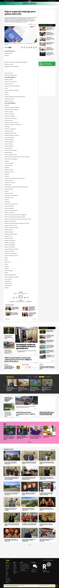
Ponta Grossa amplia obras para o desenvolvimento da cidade (46, 389)
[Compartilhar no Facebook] (24, 47)
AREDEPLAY (10, 377)
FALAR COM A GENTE (28, 301)
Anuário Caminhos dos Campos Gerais (25, 565)
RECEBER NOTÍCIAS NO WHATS (20, 301)
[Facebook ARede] (43, 560)
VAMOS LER (29, 376)
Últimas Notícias (8, 564)
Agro (6, 577)
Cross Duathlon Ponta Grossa (23, 570)
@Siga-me (10, 47)
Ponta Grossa (7, 565)
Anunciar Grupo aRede (34, 569)
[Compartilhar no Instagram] (26, 47)
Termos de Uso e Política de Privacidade (31, 585)
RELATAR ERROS (12, 301)
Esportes (7, 574)
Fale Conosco (33, 570)
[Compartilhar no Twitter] (29, 47)
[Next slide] (36, 367)
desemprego (15, 293)
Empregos (14, 570)
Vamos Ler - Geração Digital (23, 564)
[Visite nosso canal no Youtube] (47, 560)
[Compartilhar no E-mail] (36, 47)
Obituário (14, 573)
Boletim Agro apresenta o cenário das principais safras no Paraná (23, 389)
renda (27, 293)
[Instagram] (45, 560)
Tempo (14, 569)
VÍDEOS (41, 376)
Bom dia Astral (15, 568)
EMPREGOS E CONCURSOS (29, 3)
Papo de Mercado (8, 578)
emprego (19, 293)
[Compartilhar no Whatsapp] (34, 47)
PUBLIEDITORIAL (48, 376)
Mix (6, 570)
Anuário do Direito (22, 569)
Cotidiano (7, 569)
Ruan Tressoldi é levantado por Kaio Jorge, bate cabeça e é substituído (35, 389)
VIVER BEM (36, 376)
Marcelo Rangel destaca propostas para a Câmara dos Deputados (11, 389)
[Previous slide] (22, 367)
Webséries (7, 582)
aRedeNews (14, 565)
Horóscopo (7, 573)
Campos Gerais (7, 568)
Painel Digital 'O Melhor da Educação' (24, 568)
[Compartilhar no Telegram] (31, 47)
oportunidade (23, 293)
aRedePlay (14, 564)
